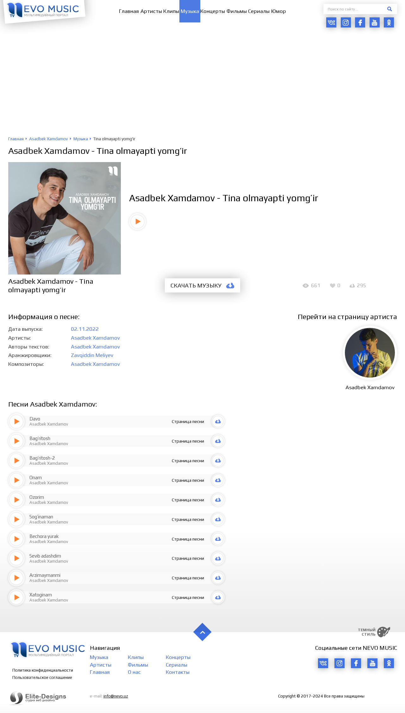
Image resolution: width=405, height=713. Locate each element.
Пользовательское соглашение (42, 677)
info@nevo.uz (115, 696)
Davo (34, 418)
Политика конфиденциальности (42, 670)
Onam (35, 477)
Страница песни (188, 421)
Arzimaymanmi (44, 575)
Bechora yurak (44, 536)
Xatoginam (40, 594)
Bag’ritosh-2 (42, 458)
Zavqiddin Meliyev (92, 355)
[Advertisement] (202, 89)
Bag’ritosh (39, 438)
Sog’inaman (41, 516)
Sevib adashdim (45, 556)
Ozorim (36, 497)
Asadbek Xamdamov (49, 151)
